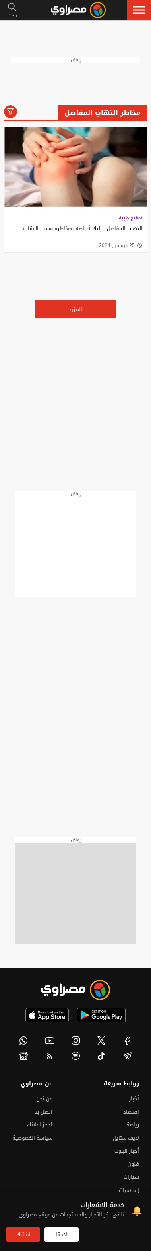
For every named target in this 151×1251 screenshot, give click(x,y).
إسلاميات (129, 1190)
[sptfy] (75, 1056)
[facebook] (127, 1040)
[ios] (47, 1015)
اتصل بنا (43, 1112)
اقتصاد (131, 1112)
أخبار (134, 1099)
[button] (139, 10)
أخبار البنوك (126, 1151)
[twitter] (101, 1040)
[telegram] (127, 1056)
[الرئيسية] (78, 10)
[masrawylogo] (75, 990)
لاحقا (61, 1234)
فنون (133, 1164)
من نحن (44, 1099)
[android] (101, 1015)
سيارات (131, 1177)
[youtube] (49, 1040)
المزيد (75, 309)
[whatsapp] (23, 1040)
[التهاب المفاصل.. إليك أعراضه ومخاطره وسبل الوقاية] (75, 167)
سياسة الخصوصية (32, 1138)
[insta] (75, 1040)
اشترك (23, 1234)
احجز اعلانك (39, 1125)
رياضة (132, 1125)
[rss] (49, 1056)
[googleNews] (23, 1056)
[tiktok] (101, 1056)
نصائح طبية (131, 218)
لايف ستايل (126, 1138)
